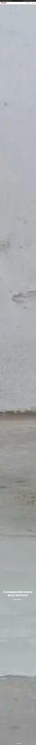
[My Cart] (34, 3)
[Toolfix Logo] (4, 3)
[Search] (30, 3)
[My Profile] (32, 3)
